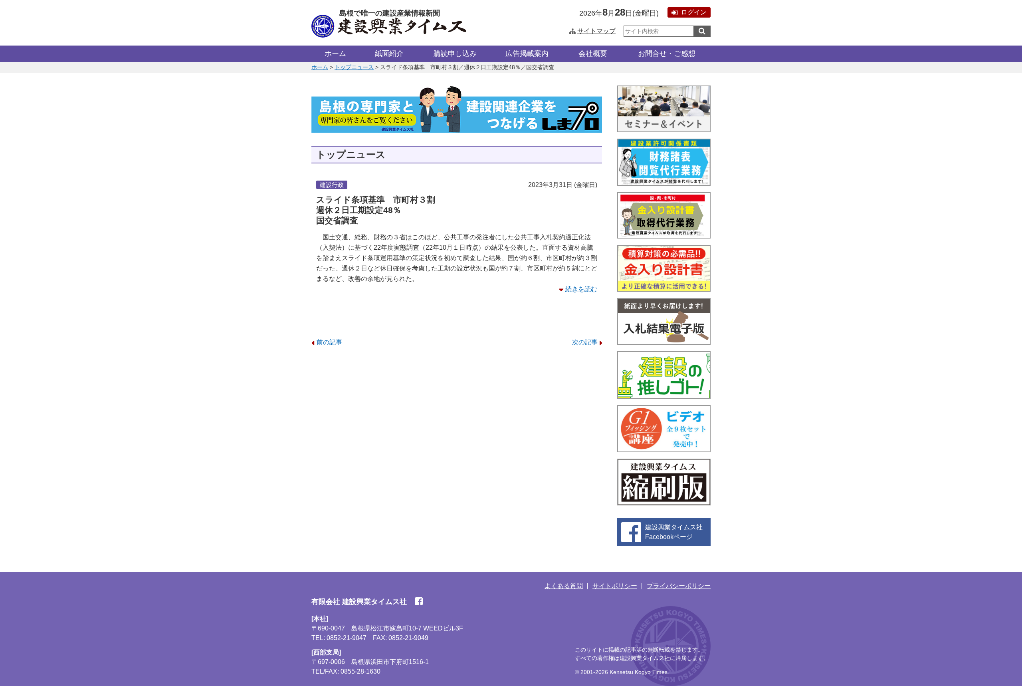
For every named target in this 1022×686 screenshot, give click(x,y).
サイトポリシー (614, 586)
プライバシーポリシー (679, 586)
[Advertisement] (456, 416)
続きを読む (581, 289)
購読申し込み (455, 54)
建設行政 (332, 184)
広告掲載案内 (527, 54)
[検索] (702, 31)
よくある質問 (564, 586)
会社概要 (592, 54)
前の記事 (329, 342)
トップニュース (354, 67)
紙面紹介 (389, 54)
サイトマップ (596, 31)
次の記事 (585, 342)
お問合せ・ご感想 (666, 54)
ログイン (694, 12)
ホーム (335, 54)
